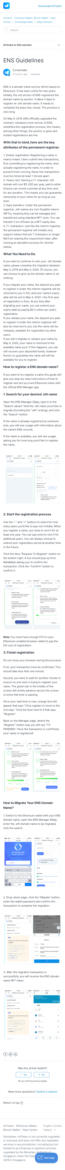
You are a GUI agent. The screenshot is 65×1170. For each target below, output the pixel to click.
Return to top (11, 1102)
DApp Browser (44, 21)
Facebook (5, 1054)
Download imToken (50, 6)
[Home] (6, 8)
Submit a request (46, 1091)
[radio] (23, 1074)
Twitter (10, 1054)
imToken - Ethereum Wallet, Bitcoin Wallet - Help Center (20, 1127)
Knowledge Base (24, 21)
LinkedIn (15, 1054)
